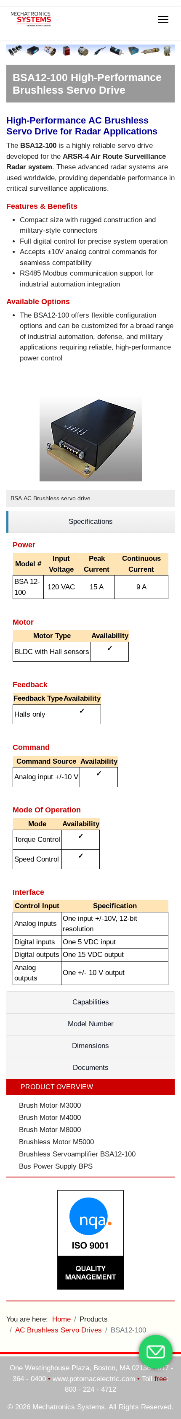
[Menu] (163, 19)
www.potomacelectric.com (94, 1379)
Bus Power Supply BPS (56, 1166)
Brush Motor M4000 (50, 1118)
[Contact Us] (156, 1352)
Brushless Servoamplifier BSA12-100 (77, 1154)
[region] (90, 522)
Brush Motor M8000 (50, 1130)
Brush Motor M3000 (50, 1105)
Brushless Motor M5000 (56, 1142)
